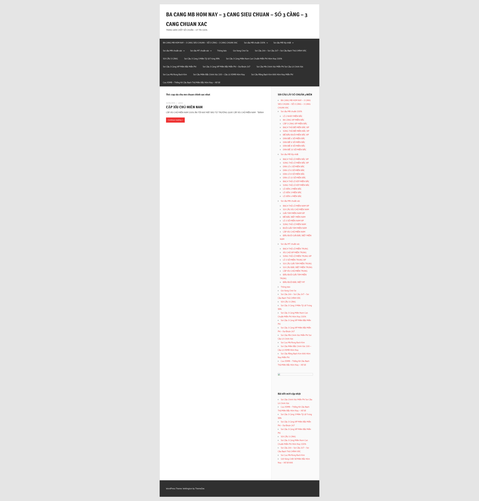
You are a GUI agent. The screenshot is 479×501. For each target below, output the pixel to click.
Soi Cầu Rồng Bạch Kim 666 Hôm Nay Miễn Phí (272, 74)
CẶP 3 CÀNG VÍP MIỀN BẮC (295, 123)
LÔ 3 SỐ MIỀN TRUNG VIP (294, 259)
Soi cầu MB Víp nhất (282, 42)
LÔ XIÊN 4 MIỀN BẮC (292, 196)
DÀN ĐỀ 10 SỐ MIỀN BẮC (294, 149)
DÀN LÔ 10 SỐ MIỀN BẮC (294, 177)
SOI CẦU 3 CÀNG (170, 58)
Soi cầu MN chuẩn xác (172, 50)
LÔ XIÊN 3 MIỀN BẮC (292, 192)
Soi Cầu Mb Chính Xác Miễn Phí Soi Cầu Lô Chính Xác (280, 66)
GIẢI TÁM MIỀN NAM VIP (294, 213)
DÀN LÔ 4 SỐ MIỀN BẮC (294, 166)
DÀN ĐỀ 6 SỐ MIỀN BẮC (294, 142)
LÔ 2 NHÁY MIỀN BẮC (292, 116)
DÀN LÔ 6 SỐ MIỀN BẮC (294, 170)
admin (180, 103)
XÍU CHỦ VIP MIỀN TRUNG (294, 252)
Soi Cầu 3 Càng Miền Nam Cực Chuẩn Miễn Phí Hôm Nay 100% (254, 58)
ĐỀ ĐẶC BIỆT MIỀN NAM (294, 217)
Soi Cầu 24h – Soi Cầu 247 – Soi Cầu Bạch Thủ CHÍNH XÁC (280, 50)
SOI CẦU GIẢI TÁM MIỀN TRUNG (297, 263)
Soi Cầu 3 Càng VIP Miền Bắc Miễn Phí (179, 66)
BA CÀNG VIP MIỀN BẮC (293, 119)
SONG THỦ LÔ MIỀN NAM (294, 224)
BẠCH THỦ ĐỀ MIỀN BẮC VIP (296, 127)
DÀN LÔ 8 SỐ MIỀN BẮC (294, 174)
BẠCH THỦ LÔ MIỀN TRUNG (295, 248)
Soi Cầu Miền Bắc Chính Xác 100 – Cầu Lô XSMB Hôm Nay (219, 74)
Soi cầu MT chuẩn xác (199, 50)
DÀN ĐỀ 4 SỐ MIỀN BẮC (294, 138)
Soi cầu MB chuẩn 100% (254, 42)
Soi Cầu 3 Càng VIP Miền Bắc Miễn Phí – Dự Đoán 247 (226, 66)
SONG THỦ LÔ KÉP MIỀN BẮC (296, 185)
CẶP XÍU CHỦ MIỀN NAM (184, 107)
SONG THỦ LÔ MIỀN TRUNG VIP (297, 256)
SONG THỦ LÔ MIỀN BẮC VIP (296, 162)
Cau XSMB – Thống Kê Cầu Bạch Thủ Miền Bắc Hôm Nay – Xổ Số (191, 82)
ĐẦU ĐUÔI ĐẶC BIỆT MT (294, 282)
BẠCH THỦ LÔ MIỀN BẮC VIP (296, 159)
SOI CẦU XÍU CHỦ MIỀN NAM (296, 209)
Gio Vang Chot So (240, 50)
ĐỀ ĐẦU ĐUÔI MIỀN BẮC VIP (296, 134)
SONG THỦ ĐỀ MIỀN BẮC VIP (296, 131)
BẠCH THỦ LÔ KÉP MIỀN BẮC (296, 181)
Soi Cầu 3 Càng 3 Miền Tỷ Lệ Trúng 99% (202, 58)
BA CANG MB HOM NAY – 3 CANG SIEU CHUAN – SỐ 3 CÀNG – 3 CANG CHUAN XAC (200, 42)
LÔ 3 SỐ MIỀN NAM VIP (293, 220)
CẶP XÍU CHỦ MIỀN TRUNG (295, 271)
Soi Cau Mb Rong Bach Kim (175, 74)
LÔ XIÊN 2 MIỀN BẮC (292, 188)
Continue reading (174, 120)
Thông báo (222, 50)
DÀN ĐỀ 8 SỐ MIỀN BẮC (294, 145)
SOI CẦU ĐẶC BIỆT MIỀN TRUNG (297, 267)
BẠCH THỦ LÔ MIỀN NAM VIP (296, 205)
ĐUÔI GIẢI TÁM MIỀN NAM (295, 228)
